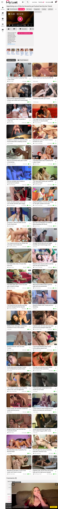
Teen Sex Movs (12, 205)
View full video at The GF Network (15, 13)
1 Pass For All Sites (38, 143)
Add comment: (11, 481)
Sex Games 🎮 (49, 2)
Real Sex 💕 (41, 2)
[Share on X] (7, 15)
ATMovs (10, 412)
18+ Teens (29, 9)
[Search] (27, 2)
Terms (9, 496)
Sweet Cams (11, 122)
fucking (44, 9)
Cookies (10, 501)
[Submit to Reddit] (28, 13)
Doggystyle (36, 9)
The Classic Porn (37, 329)
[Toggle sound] (13, 484)
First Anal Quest (37, 350)
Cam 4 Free (11, 81)
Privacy (10, 499)
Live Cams (34, 2)
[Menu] (52, 2)
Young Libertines (37, 122)
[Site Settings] (55, 2)
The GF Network (13, 9)
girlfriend (50, 9)
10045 (20, 9)
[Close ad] (56, 484)
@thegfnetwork (11, 44)
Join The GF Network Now (24, 33)
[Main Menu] (2, 2)
